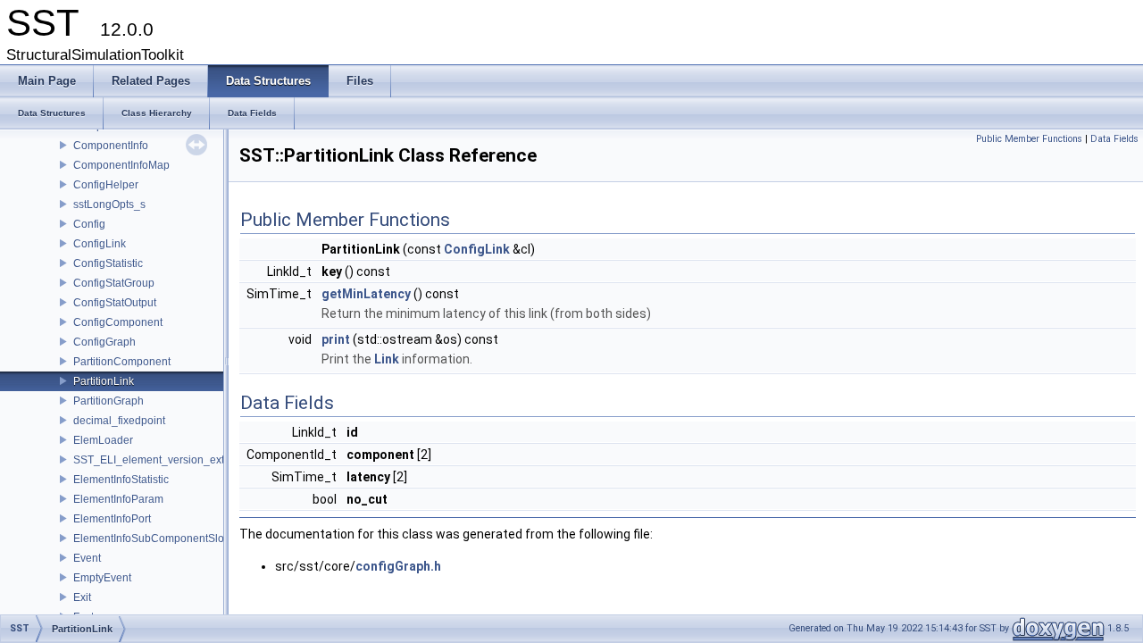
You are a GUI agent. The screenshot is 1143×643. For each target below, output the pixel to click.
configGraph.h (398, 566)
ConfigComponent (118, 322)
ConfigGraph (104, 342)
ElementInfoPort (112, 519)
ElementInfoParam (118, 499)
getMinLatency (366, 294)
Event (87, 558)
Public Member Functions (1029, 139)
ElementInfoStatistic (121, 479)
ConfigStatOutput (114, 302)
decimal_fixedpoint (119, 420)
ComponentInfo (110, 145)
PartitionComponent (122, 361)
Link (386, 359)
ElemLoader (103, 440)
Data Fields (1114, 139)
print (335, 339)
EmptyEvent (102, 578)
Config (89, 224)
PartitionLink (103, 381)
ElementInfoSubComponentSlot (150, 538)
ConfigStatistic (108, 263)
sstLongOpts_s (109, 204)
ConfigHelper (105, 185)
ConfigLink (99, 244)
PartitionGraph (108, 401)
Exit (82, 597)
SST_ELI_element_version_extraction (165, 460)
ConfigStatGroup (113, 283)
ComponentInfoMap (121, 165)
